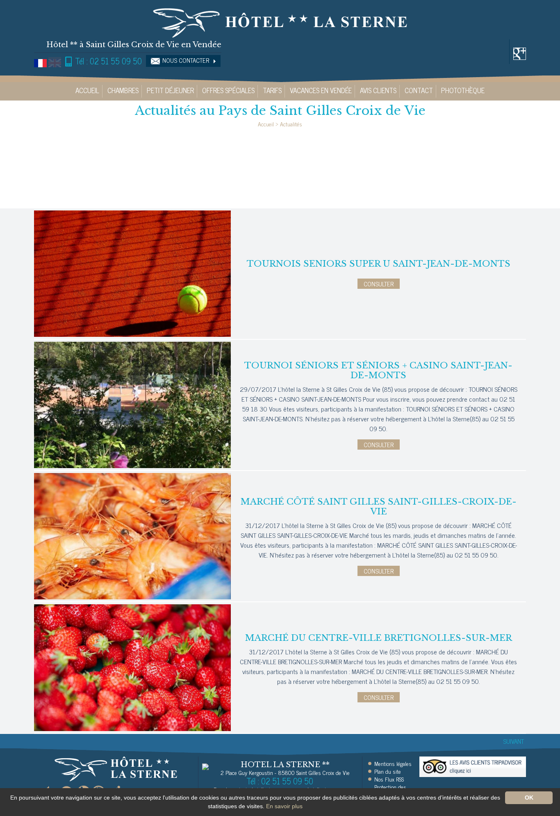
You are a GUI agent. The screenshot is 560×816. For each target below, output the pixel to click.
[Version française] (40, 62)
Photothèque (463, 90)
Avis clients (378, 90)
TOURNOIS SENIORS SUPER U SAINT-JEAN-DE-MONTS (378, 263)
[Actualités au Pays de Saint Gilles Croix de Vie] (280, 21)
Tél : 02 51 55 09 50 (107, 61)
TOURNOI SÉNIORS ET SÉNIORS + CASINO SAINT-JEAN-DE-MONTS (378, 370)
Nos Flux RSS (389, 779)
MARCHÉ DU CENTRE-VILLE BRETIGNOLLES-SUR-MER (378, 638)
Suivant (513, 741)
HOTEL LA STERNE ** (285, 764)
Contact (419, 90)
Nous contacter (185, 60)
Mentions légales (393, 763)
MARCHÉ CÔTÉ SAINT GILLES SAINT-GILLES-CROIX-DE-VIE (379, 506)
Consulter (379, 284)
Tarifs (272, 90)
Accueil (87, 90)
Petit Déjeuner (170, 90)
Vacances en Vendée (321, 90)
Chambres (123, 90)
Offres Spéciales (228, 90)
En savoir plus (284, 806)
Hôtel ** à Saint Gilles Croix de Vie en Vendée (133, 44)
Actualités (291, 123)
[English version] (54, 62)
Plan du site (387, 771)
